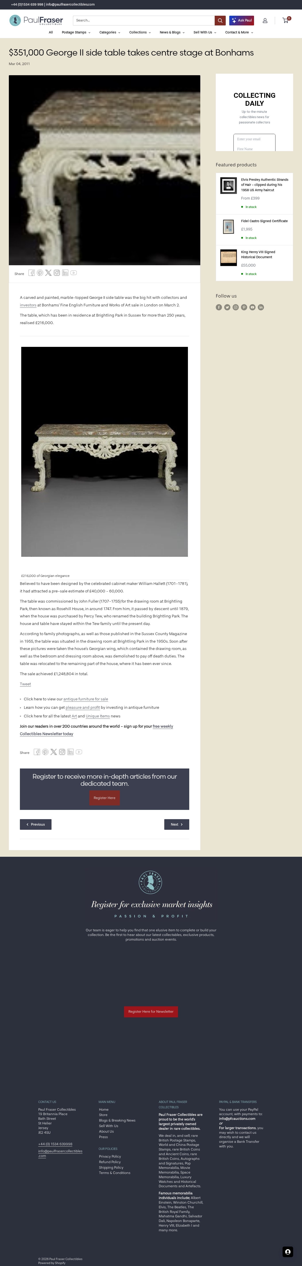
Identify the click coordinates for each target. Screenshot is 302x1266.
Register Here (104, 798)
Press (103, 1137)
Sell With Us (108, 1126)
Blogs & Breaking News (117, 1120)
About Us (106, 1131)
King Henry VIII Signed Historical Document (258, 254)
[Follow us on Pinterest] (244, 307)
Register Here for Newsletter (151, 1012)
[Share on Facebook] (32, 274)
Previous (38, 824)
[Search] (220, 20)
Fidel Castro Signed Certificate (264, 221)
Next (174, 824)
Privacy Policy (110, 1156)
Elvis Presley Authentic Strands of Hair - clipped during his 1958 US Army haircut (264, 185)
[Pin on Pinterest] (40, 274)
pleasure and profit (83, 707)
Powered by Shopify (51, 1263)
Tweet (25, 684)
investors (28, 305)
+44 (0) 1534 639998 (55, 1144)
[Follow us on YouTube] (252, 307)
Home (104, 1110)
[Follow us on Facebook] (219, 307)
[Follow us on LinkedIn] (261, 307)
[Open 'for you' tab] (288, 1252)
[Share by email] (57, 274)
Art (74, 716)
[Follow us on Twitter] (227, 307)
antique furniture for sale (85, 699)
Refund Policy (110, 1162)
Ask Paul (245, 20)
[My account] (265, 20)
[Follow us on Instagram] (236, 307)
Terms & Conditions (114, 1173)
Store (103, 1115)
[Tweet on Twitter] (48, 274)
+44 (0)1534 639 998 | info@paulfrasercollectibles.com (53, 4)
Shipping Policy (111, 1168)
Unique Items (98, 716)
